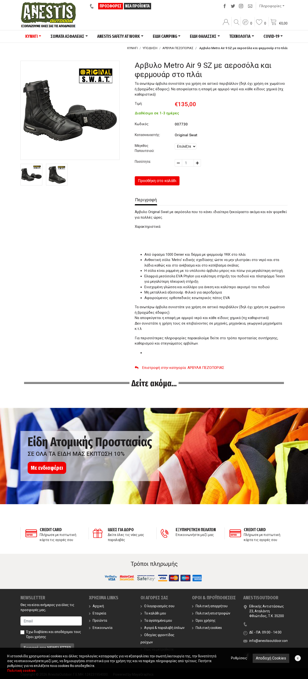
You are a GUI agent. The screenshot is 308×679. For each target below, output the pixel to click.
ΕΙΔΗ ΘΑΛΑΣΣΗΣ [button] (203, 36)
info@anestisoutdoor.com (269, 641)
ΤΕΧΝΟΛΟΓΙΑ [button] (239, 36)
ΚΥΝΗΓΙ (132, 48)
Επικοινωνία (102, 628)
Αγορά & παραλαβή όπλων (164, 628)
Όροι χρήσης (36, 637)
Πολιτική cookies (209, 628)
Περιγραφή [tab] (146, 199)
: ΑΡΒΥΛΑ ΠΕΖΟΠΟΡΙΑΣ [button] (183, 368)
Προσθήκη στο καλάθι (157, 180)
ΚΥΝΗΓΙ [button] (31, 36)
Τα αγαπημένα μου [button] (158, 620)
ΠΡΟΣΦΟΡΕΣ (111, 6)
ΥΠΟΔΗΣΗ (150, 48)
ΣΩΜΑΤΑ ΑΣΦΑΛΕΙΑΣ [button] (67, 36)
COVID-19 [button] (271, 36)
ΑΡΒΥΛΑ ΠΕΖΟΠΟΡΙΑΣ (177, 48)
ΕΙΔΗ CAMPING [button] (165, 36)
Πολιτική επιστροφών (213, 613)
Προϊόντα (100, 620)
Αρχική (98, 606)
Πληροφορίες (270, 6)
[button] (247, 25)
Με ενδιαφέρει (47, 467)
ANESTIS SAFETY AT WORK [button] (118, 36)
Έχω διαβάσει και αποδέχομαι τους (53, 634)
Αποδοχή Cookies (271, 658)
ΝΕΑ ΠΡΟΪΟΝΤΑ (137, 6)
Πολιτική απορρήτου (212, 606)
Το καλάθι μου (155, 613)
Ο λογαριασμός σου (159, 606)
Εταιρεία (99, 613)
